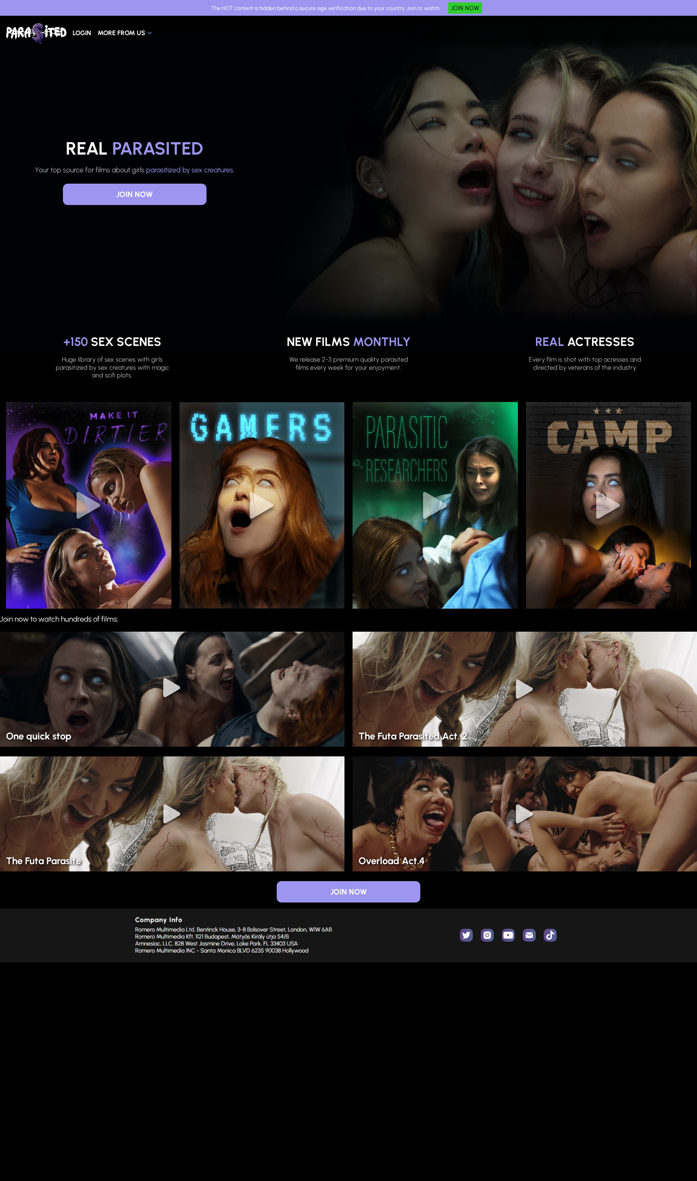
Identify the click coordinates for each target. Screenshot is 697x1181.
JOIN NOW (465, 8)
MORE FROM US (121, 33)
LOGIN (82, 33)
